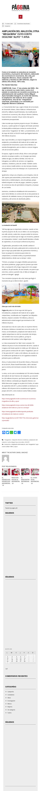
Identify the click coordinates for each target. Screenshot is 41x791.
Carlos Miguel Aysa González (15, 442)
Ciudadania (11, 695)
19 (16, 660)
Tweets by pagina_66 (11, 508)
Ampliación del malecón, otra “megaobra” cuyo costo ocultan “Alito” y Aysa (20, 34)
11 (12, 658)
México (10, 704)
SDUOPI (27, 442)
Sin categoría (11, 710)
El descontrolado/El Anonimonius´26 (28, 480)
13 (20, 658)
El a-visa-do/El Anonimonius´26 (35, 480)
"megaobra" (8, 440)
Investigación (11, 701)
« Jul (6, 669)
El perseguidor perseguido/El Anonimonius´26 (7, 481)
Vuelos (10, 713)
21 (24, 660)
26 (16, 661)
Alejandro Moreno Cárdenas (20, 440)
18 (12, 660)
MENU (20, 17)
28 (24, 661)
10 (7, 658)
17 (7, 660)
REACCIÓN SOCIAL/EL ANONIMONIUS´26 (16, 480)
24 (7, 661)
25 (12, 661)
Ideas (9, 698)
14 (24, 658)
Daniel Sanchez (22, 452)
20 (20, 660)
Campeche (7, 26)
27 (20, 661)
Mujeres (10, 707)
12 (16, 658)
